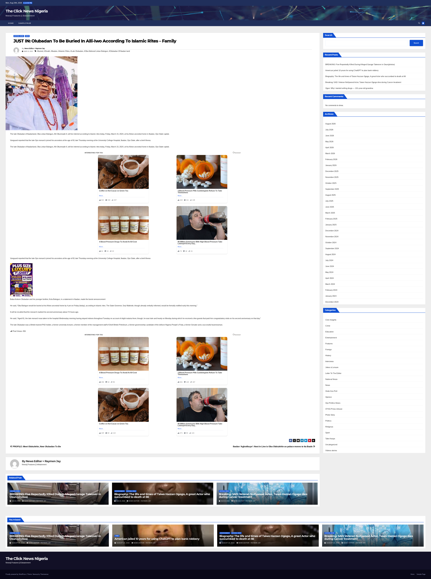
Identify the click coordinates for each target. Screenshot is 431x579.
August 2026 (330, 124)
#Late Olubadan (76, 51)
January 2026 (330, 165)
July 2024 (329, 260)
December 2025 (332, 171)
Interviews (329, 361)
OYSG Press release (333, 409)
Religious (329, 427)
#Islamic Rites (63, 51)
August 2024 (330, 254)
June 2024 (329, 266)
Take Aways (330, 439)
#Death (47, 51)
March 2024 (330, 284)
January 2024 (330, 296)
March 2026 (330, 153)
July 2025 (329, 201)
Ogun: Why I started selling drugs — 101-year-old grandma (349, 88)
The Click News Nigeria (27, 11)
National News (18, 36)
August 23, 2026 (228, 543)
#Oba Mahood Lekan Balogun (96, 51)
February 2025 (331, 219)
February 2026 (331, 159)
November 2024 (332, 237)
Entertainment (119, 491)
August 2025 (330, 195)
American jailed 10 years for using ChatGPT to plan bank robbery (352, 70)
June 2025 (329, 207)
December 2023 (332, 302)
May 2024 (329, 272)
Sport (327, 433)
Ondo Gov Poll (331, 391)
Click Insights (330, 320)
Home (10, 23)
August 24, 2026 (18, 543)
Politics (328, 421)
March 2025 (330, 213)
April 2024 (329, 278)
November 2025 (332, 177)
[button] (419, 23)
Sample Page (24, 23)
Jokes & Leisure (332, 367)
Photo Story (330, 415)
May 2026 (329, 142)
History (328, 355)
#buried (40, 51)
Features (329, 344)
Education (329, 332)
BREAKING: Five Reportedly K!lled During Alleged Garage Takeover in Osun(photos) (55, 495)
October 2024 (330, 243)
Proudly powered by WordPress (16, 574)
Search (328, 35)
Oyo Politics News (332, 403)
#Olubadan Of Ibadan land (119, 51)
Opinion (328, 397)
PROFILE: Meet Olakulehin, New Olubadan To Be (36, 446)
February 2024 (331, 290)
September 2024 (332, 248)
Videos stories (331, 450)
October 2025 (330, 183)
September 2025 (332, 189)
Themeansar (44, 574)
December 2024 (332, 231)
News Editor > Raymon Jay (34, 48)
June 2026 (329, 136)
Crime (327, 326)
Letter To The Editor (333, 373)
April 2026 (329, 147)
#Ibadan (54, 51)
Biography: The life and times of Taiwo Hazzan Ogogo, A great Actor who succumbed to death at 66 (162, 495)
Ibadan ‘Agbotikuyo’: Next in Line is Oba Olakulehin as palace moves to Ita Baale (273, 446)
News (27, 36)
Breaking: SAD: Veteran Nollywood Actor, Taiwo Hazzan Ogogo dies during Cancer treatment (263, 495)
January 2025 (330, 225)
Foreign (328, 350)
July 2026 (329, 130)
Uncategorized (331, 445)
